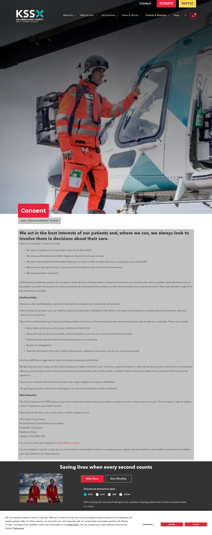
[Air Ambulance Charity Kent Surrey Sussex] (30, 16)
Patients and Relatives (38, 221)
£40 (102, 494)
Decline (172, 524)
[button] (74, 15)
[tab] (92, 479)
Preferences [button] (18, 528)
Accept (196, 524)
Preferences (148, 524)
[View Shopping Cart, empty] (193, 16)
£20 (90, 494)
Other (127, 494)
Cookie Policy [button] (73, 524)
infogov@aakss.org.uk (67, 443)
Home (23, 221)
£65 (114, 494)
